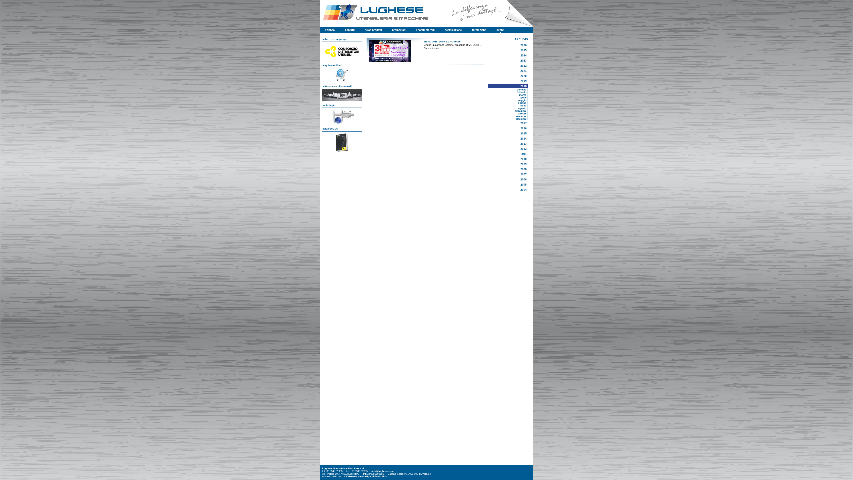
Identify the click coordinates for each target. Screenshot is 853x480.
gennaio (521, 89)
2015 (523, 133)
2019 (523, 81)
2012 (523, 148)
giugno (522, 103)
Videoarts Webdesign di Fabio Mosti (367, 476)
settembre (520, 111)
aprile (523, 97)
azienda (330, 30)
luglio (523, 105)
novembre (520, 116)
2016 (523, 128)
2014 (523, 138)
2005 (523, 184)
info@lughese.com (382, 471)
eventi (500, 30)
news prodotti (373, 30)
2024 (523, 55)
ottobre (522, 113)
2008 (523, 169)
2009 (523, 164)
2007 (523, 174)
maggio (522, 100)
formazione (479, 30)
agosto (522, 108)
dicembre (521, 119)
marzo (522, 95)
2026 (523, 45)
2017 (523, 123)
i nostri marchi (425, 30)
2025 (523, 50)
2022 (523, 65)
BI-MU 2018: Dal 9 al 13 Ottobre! (442, 41)
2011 (524, 154)
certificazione (453, 30)
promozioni (399, 30)
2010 (523, 159)
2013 (523, 143)
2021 (523, 70)
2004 (523, 189)
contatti (350, 30)
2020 (523, 76)
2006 (523, 179)
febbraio (521, 92)
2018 (523, 86)
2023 (523, 60)
